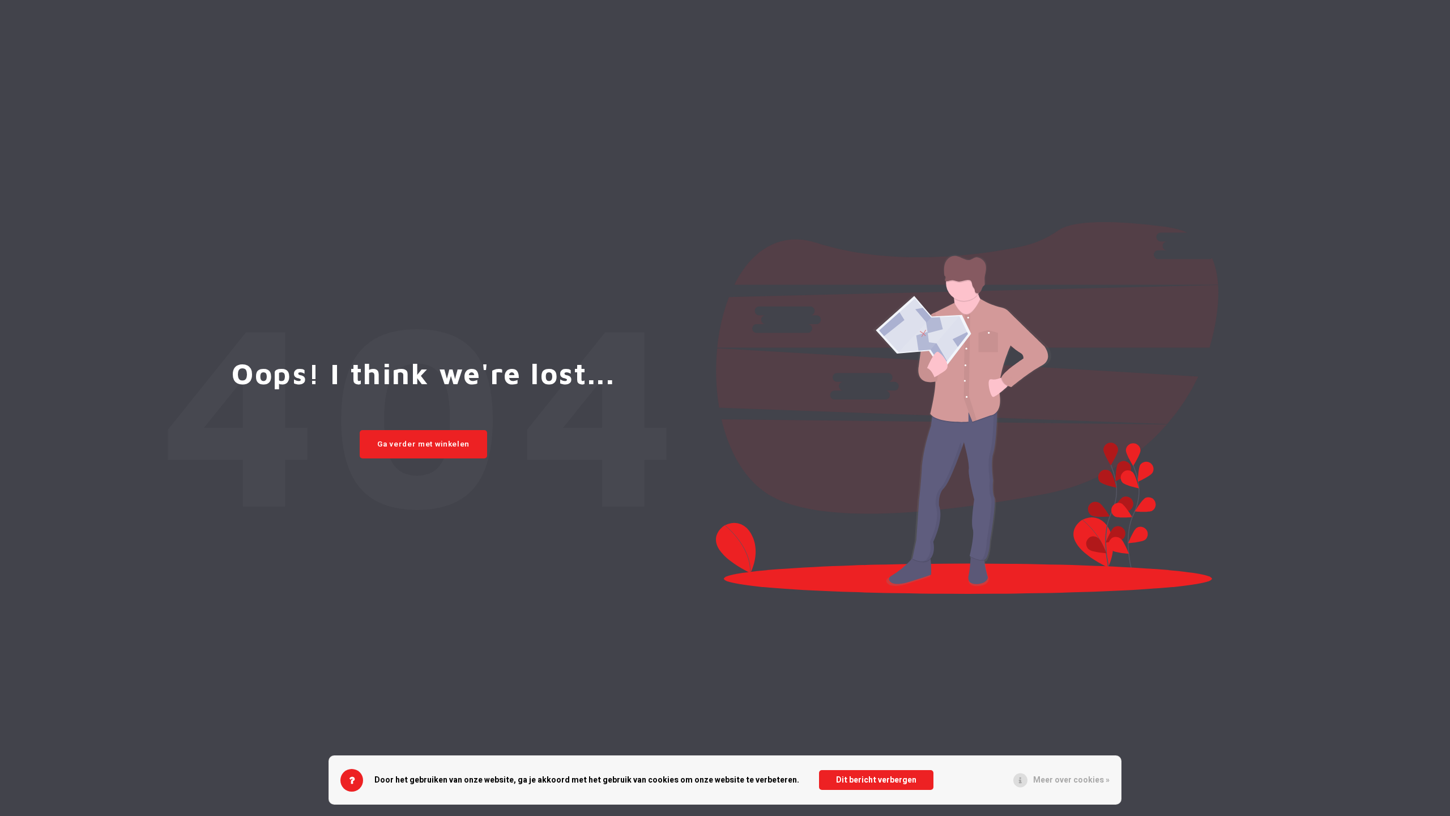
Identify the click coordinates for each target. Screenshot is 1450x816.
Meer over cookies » (1071, 780)
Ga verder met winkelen (423, 444)
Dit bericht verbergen (876, 780)
